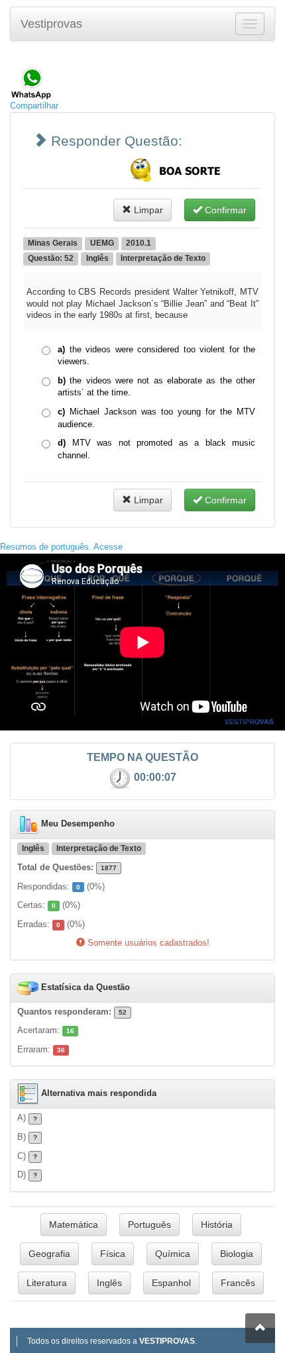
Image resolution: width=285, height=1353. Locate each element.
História (217, 1224)
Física (112, 1253)
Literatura (47, 1283)
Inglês (109, 1283)
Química (172, 1253)
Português (149, 1224)
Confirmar (224, 210)
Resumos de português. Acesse (61, 547)
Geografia (49, 1253)
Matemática (73, 1224)
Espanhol (171, 1283)
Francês (238, 1283)
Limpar (147, 210)
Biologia (236, 1253)
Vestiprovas (51, 23)
